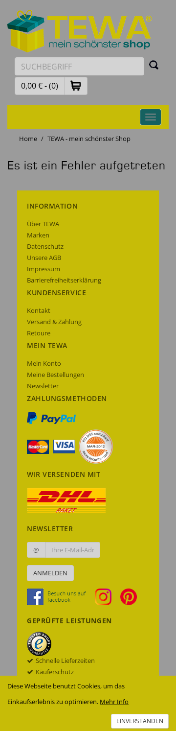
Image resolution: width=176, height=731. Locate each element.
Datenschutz (45, 246)
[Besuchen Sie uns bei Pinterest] (128, 595)
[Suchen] (154, 64)
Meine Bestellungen (55, 374)
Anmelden (50, 572)
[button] (75, 85)
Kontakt (38, 310)
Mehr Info (114, 701)
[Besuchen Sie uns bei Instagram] (107, 595)
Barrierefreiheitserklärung (64, 280)
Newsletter (43, 385)
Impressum (43, 268)
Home (28, 138)
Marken (38, 235)
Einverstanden (139, 721)
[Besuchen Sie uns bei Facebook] (60, 595)
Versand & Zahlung (54, 321)
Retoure (38, 333)
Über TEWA (43, 223)
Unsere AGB (44, 257)
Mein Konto (44, 363)
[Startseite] (79, 30)
